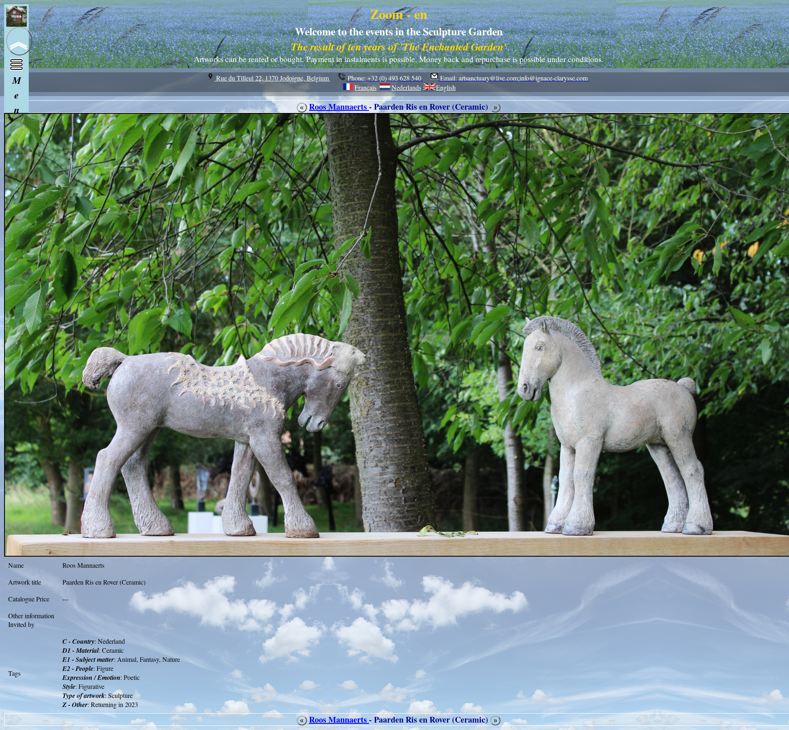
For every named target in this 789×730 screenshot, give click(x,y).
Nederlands (406, 87)
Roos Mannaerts (339, 107)
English (446, 87)
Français (365, 87)
